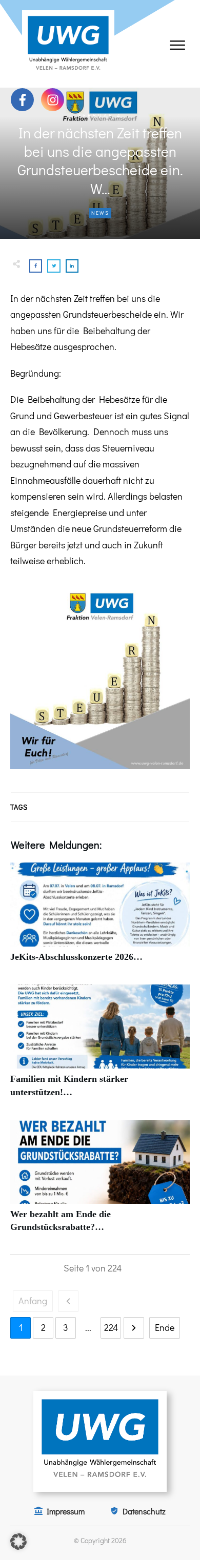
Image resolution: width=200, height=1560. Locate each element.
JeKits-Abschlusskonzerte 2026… (100, 918)
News (100, 213)
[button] (18, 1541)
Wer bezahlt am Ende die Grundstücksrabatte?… (100, 1182)
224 (111, 1327)
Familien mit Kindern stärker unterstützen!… (100, 1046)
